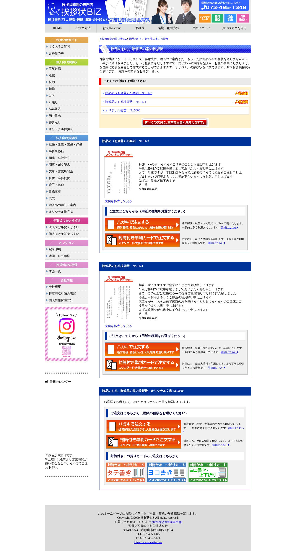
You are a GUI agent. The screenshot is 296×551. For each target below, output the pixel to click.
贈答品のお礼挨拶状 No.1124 (125, 101)
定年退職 (55, 68)
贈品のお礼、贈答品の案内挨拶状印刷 (148, 12)
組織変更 (55, 191)
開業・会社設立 (59, 158)
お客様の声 (56, 53)
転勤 (52, 82)
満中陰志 (55, 115)
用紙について (201, 28)
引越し (53, 102)
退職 (52, 75)
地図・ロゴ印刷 (59, 256)
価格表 (139, 28)
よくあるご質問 (59, 46)
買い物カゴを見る (234, 28)
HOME (57, 28)
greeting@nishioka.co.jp (167, 521)
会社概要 (55, 286)
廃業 (52, 198)
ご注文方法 (83, 28)
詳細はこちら (229, 227)
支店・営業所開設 (61, 171)
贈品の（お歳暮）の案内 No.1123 (128, 93)
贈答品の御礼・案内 (62, 205)
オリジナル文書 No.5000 (122, 110)
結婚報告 (55, 109)
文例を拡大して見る (118, 201)
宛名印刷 (55, 249)
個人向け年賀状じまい (64, 233)
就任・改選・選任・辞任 (65, 144)
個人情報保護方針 (61, 300)
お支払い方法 (112, 28)
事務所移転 (56, 151)
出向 (52, 95)
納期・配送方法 (168, 28)
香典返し (55, 122)
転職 (52, 88)
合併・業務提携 (59, 178)
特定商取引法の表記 (62, 293)
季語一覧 (55, 271)
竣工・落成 (56, 184)
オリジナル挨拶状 (61, 129)
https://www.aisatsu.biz (148, 542)
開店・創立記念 (59, 164)
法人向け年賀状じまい (64, 227)
